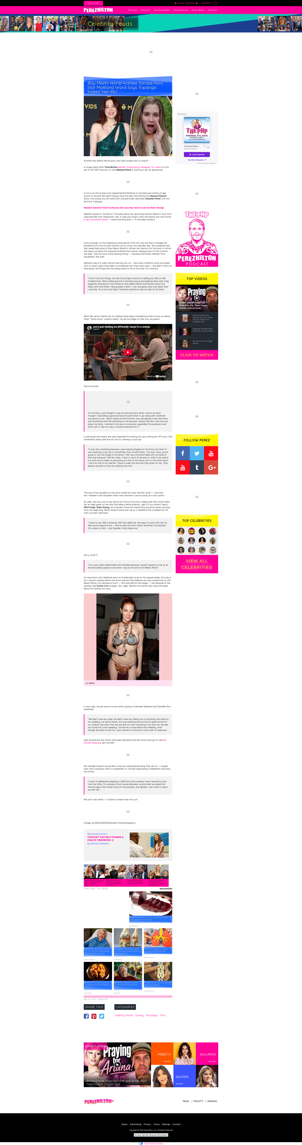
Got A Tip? (93, 3)
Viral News (198, 10)
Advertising (135, 1124)
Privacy (147, 1124)
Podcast (212, 10)
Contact (176, 1124)
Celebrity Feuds (123, 1015)
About (125, 1124)
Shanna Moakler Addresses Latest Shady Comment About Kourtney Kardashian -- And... (94, 883)
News (186, 1101)
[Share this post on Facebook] (86, 1016)
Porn (163, 1015)
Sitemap (166, 1124)
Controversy (181, 10)
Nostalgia (152, 1015)
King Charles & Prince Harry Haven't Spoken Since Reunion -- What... (135, 882)
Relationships (162, 10)
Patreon (132, 10)
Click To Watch (197, 355)
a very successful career (96, 219)
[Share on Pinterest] (93, 1016)
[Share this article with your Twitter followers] (101, 1016)
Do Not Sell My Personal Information (151, 1135)
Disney (139, 1015)
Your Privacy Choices (153, 1143)
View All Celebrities (196, 564)
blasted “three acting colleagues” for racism (140, 167)
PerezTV (145, 10)
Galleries (212, 1101)
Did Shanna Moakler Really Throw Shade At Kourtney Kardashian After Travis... (114, 883)
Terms (156, 1124)
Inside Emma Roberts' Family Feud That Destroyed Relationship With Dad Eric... (157, 883)
